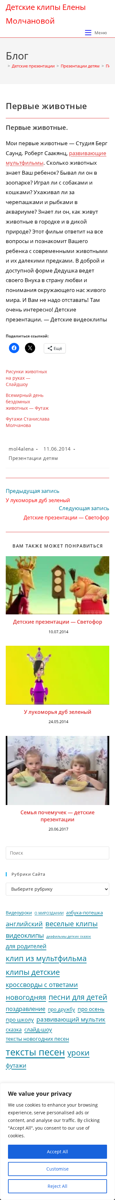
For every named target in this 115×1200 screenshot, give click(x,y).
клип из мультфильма (46, 958)
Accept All (57, 1152)
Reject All (57, 1186)
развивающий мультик (70, 1019)
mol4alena (21, 449)
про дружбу (61, 1009)
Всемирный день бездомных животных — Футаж (27, 401)
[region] (57, 1141)
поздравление (25, 1009)
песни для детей (78, 997)
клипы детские (33, 972)
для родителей (26, 946)
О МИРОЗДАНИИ (49, 913)
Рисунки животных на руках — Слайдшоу (26, 377)
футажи (16, 1065)
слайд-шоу (38, 1029)
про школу (20, 1019)
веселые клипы (71, 923)
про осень (91, 1009)
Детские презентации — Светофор (57, 621)
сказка (14, 1029)
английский (24, 924)
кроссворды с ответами (42, 984)
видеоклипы (25, 935)
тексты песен (35, 1052)
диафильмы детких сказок (68, 936)
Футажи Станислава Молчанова (28, 422)
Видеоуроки (19, 913)
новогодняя (26, 997)
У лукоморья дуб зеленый (57, 711)
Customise (57, 1169)
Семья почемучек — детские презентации (57, 816)
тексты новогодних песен (37, 1038)
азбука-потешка (84, 912)
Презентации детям (33, 458)
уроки (78, 1052)
